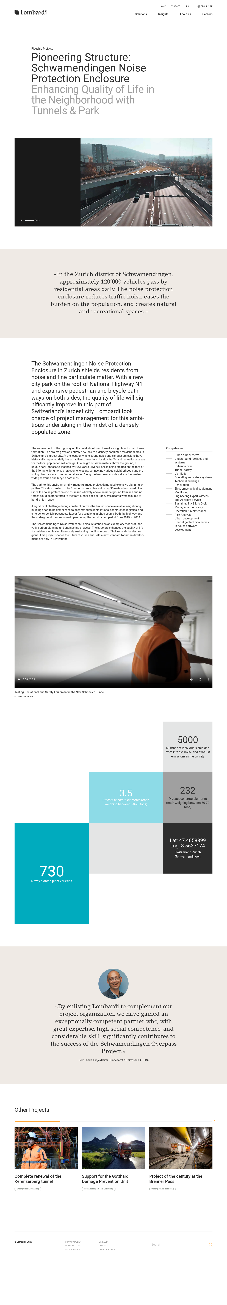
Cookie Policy (72, 1249)
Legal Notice (72, 1245)
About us (185, 14)
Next (217, 1161)
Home (163, 6)
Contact (175, 6)
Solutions (141, 14)
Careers (207, 14)
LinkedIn (103, 1242)
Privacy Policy (73, 1242)
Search (155, 1244)
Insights (163, 14)
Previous (10, 1161)
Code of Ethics (107, 1249)
